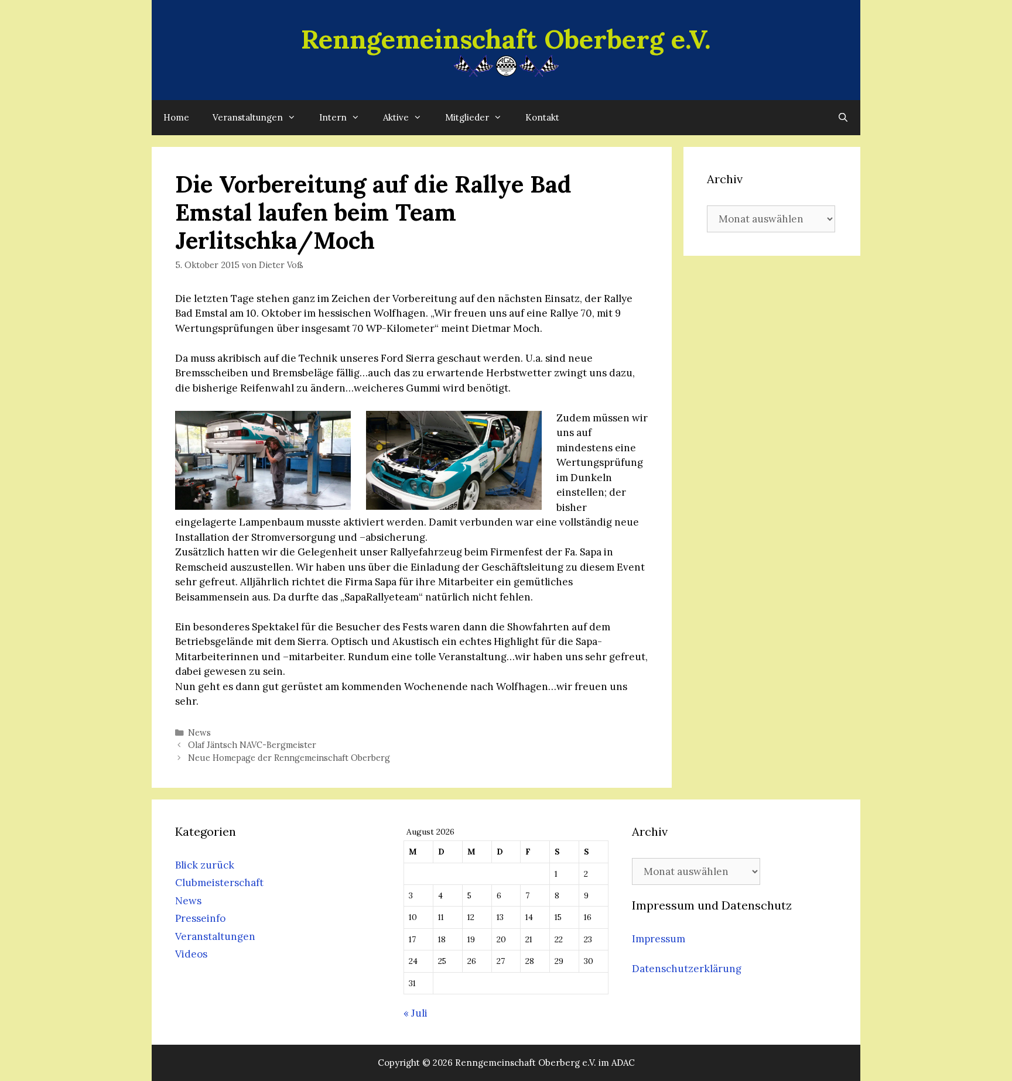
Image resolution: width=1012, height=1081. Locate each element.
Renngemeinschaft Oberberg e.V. (506, 39)
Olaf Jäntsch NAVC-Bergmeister (252, 744)
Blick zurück (204, 865)
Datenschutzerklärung (686, 968)
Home (176, 117)
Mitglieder (467, 117)
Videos (191, 954)
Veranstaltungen (248, 117)
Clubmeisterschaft (219, 882)
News (199, 732)
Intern (333, 117)
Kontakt (542, 117)
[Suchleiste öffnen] (843, 117)
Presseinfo (200, 918)
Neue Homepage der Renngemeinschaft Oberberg (289, 757)
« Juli (416, 1013)
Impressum (658, 938)
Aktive (396, 117)
